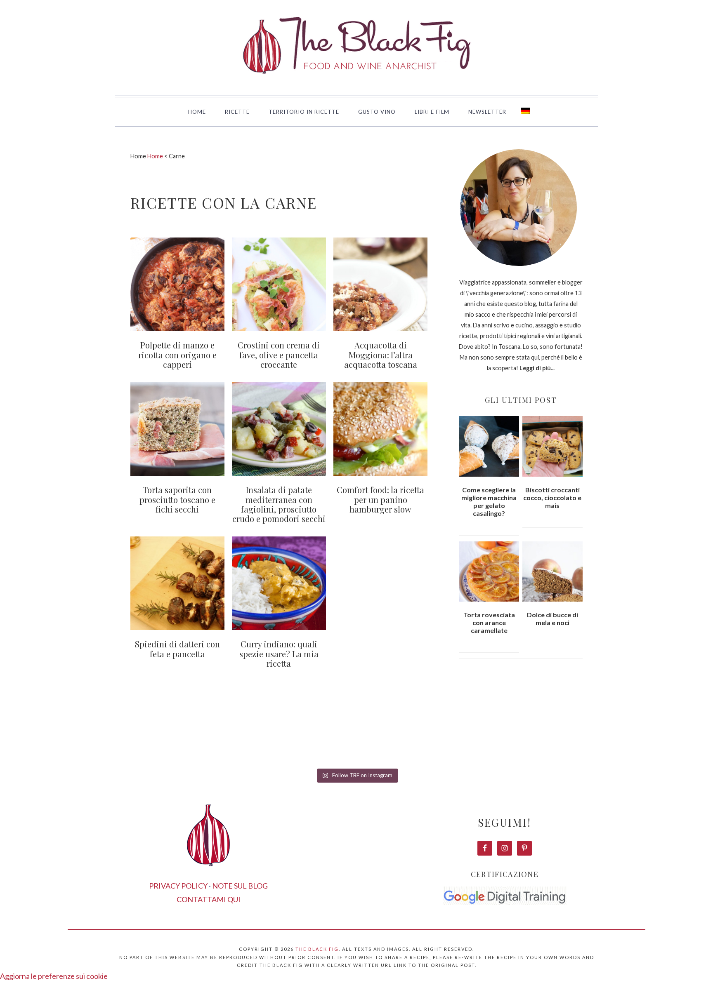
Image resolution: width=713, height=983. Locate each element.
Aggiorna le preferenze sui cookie (54, 976)
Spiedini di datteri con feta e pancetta (177, 648)
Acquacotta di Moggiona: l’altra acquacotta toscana (380, 354)
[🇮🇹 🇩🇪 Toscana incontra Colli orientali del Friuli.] (501, 735)
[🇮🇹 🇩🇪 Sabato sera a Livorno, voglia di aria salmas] (211, 735)
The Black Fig (317, 949)
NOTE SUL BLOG (240, 885)
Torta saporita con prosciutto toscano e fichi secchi (177, 499)
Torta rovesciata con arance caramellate (489, 622)
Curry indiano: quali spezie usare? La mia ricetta (279, 653)
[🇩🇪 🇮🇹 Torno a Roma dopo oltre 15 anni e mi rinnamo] (597, 735)
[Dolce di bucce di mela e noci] (552, 571)
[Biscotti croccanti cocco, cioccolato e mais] (552, 446)
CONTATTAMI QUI (209, 899)
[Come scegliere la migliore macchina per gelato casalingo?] (489, 446)
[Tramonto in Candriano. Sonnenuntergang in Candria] (404, 735)
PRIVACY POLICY (178, 885)
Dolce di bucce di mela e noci (552, 618)
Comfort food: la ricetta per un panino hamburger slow (380, 499)
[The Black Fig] (356, 85)
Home (155, 156)
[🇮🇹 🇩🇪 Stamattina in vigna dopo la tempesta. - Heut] (308, 735)
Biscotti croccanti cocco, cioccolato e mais (552, 497)
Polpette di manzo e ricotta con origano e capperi (177, 354)
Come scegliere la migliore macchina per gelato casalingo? (489, 501)
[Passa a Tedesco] (525, 112)
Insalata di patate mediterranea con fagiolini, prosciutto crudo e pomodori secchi (279, 504)
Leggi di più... (537, 368)
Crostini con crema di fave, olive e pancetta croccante (279, 354)
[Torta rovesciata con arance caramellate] (489, 571)
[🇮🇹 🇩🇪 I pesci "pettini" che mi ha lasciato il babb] (115, 735)
